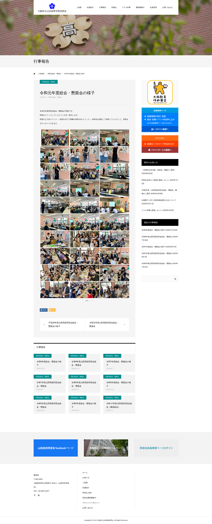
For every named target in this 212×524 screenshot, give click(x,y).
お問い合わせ (167, 7)
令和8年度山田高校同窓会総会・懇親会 (84, 363)
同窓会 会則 (87, 493)
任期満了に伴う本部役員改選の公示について (159, 200)
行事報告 (102, 7)
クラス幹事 (126, 7)
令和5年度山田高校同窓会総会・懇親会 (49, 405)
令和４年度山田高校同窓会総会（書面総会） (119, 405)
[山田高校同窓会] (52, 7)
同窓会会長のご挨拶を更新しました (155, 180)
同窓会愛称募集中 (89, 498)
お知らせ (85, 478)
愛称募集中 (140, 7)
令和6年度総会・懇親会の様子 (118, 384)
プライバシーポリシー (91, 503)
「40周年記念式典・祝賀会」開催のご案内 (158, 170)
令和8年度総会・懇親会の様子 (49, 363)
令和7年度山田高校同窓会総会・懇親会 (49, 384)
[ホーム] (34, 74)
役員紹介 (90, 7)
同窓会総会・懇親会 (55, 97)
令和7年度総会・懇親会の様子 (118, 363)
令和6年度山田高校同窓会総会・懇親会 (84, 384)
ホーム (85, 473)
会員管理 (153, 7)
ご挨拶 (78, 7)
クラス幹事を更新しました (152, 210)
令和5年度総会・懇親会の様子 (84, 405)
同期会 (114, 7)
